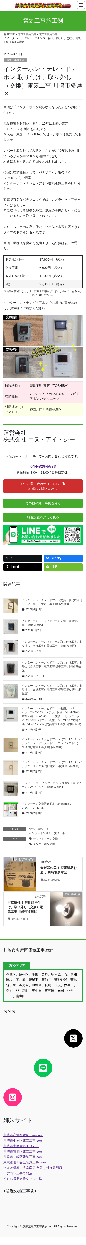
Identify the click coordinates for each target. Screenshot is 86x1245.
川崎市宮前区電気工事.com (23, 1151)
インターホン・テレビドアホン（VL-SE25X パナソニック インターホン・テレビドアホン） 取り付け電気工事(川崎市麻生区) (52, 743)
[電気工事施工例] (20, 874)
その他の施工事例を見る (43, 503)
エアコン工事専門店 (17, 1173)
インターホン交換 (44, 844)
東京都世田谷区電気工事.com (24, 1162)
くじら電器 (11, 1179)
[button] (43, 486)
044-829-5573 (43, 466)
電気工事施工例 (15, 60)
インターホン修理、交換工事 (47, 833)
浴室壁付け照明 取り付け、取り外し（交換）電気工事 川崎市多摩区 (25, 907)
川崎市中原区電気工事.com (23, 1140)
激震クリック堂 (30, 1179)
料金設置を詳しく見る (43, 517)
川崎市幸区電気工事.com (21, 1146)
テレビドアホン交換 (45, 838)
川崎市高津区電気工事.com (23, 1135)
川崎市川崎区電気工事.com (23, 1157)
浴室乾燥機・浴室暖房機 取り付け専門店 (32, 1168)
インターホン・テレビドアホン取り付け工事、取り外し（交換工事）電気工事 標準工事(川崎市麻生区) (52, 689)
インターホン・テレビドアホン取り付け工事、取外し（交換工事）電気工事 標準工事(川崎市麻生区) (52, 666)
